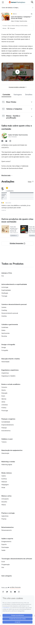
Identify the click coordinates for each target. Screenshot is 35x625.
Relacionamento (6, 530)
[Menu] (2, 2)
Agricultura (4, 516)
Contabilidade (5, 422)
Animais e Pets (6, 273)
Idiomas (3, 399)
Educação (4, 393)
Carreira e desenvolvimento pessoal (14, 304)
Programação (5, 565)
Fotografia (4, 350)
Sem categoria (6, 576)
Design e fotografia (8, 345)
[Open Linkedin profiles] (11, 592)
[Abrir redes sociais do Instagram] (10, 141)
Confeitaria (4, 327)
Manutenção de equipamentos (11, 450)
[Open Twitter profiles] (7, 592)
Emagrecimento (6, 542)
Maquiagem (5, 485)
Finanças (4, 428)
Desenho (4, 502)
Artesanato (5, 499)
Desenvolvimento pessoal (9, 313)
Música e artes (6, 496)
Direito (3, 390)
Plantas (3, 519)
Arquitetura (5, 373)
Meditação (4, 293)
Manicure (4, 482)
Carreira (3, 307)
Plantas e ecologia (8, 513)
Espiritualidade (6, 290)
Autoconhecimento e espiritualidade (14, 284)
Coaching (4, 310)
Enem (3, 396)
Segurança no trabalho (8, 376)
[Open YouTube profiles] (15, 592)
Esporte (4, 544)
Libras (3, 402)
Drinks (3, 330)
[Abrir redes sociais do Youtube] (6, 141)
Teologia (4, 296)
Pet (2, 276)
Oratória (4, 316)
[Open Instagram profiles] (19, 592)
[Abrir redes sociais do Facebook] (2, 141)
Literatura (4, 405)
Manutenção (5, 453)
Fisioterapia (5, 547)
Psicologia (4, 411)
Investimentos (5, 431)
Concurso (4, 387)
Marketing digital (6, 465)
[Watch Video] (17, 72)
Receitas (4, 336)
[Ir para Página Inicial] (17, 2)
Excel (3, 562)
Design (3, 347)
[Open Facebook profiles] (3, 592)
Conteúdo (6, 94)
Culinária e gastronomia (9, 324)
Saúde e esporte (7, 539)
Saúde (3, 550)
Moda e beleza (6, 473)
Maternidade (5, 362)
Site (2, 567)
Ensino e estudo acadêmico (10, 384)
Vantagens (18, 94)
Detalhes (28, 94)
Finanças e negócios (8, 419)
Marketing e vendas (8, 462)
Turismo (4, 442)
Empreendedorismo (7, 425)
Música (3, 505)
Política (3, 408)
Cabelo (3, 476)
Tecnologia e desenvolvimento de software (16, 559)
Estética (4, 479)
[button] (15, 102)
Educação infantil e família (10, 359)
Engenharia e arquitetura (9, 370)
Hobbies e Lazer (7, 439)
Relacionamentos (7, 527)
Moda (3, 488)
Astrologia (4, 287)
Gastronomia (5, 333)
